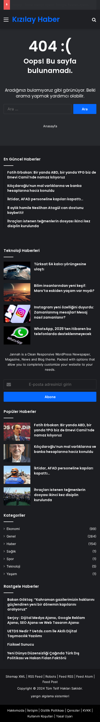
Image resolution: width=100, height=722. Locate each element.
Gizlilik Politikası (52, 710)
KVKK (87, 710)
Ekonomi (13, 529)
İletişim (32, 710)
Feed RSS (66, 676)
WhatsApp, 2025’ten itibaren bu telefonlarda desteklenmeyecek (62, 331)
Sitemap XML (15, 676)
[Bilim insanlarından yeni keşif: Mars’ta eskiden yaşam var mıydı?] (17, 292)
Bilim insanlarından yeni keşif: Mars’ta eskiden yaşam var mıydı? (64, 288)
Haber (11, 544)
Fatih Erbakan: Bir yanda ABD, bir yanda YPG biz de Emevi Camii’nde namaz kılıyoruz (64, 430)
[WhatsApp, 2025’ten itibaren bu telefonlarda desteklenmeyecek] (17, 335)
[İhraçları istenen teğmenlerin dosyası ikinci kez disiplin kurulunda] (17, 496)
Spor (10, 559)
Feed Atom (84, 676)
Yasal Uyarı (64, 716)
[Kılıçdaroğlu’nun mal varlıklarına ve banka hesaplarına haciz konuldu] (17, 453)
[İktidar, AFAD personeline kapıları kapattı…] (17, 475)
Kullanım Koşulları (40, 716)
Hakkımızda (15, 710)
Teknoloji (13, 566)
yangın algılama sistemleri (50, 696)
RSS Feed (35, 676)
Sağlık (11, 551)
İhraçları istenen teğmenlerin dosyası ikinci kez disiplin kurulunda (59, 494)
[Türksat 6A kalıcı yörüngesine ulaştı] (17, 271)
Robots (50, 676)
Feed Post (50, 682)
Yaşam (12, 574)
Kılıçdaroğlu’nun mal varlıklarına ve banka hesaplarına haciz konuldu (65, 449)
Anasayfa (50, 126)
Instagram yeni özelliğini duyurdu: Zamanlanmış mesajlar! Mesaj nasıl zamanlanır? (64, 312)
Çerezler (73, 710)
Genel (11, 536)
